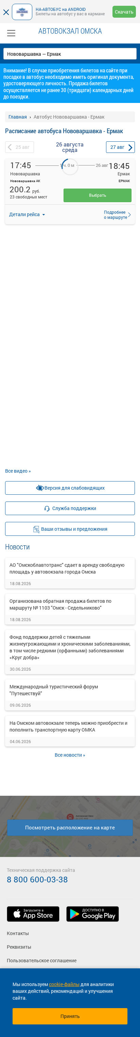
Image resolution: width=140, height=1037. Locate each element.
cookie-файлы (64, 984)
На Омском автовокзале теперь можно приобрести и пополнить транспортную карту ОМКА (68, 726)
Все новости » (70, 755)
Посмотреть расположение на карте (70, 827)
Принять (70, 1016)
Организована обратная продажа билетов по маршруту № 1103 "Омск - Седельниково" (60, 604)
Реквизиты (19, 947)
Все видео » (18, 471)
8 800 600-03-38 (37, 879)
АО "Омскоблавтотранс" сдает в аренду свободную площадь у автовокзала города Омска (67, 568)
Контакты (18, 933)
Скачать (124, 11)
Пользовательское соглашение (41, 960)
